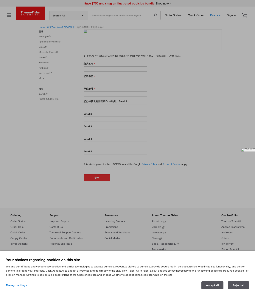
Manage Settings (16, 285)
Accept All (212, 285)
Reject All (238, 285)
